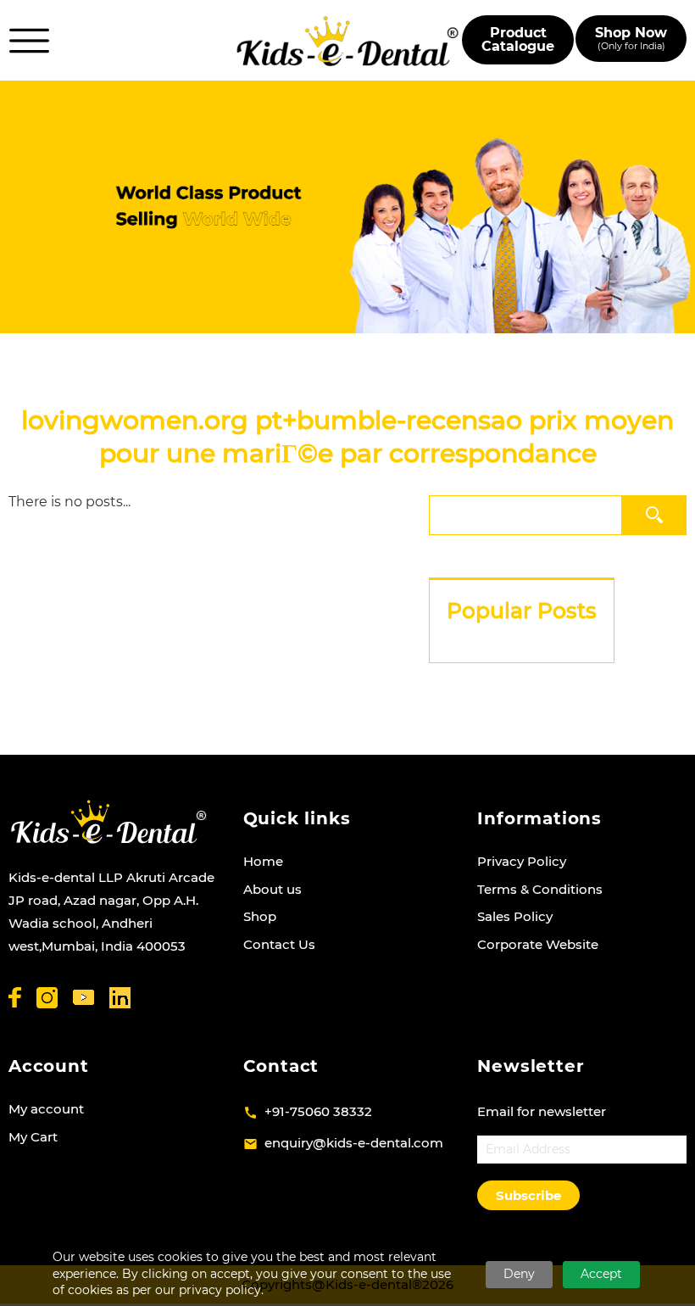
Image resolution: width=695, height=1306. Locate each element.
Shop (259, 916)
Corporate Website (537, 944)
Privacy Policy (521, 861)
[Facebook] (14, 997)
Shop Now (631, 39)
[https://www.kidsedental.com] (347, 40)
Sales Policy (515, 916)
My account (46, 1109)
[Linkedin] (120, 997)
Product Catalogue (517, 39)
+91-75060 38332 (318, 1111)
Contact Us (279, 944)
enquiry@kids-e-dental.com (353, 1143)
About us (272, 889)
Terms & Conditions (540, 889)
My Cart (33, 1137)
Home (263, 861)
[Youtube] (83, 997)
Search (656, 514)
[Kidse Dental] (108, 821)
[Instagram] (47, 997)
